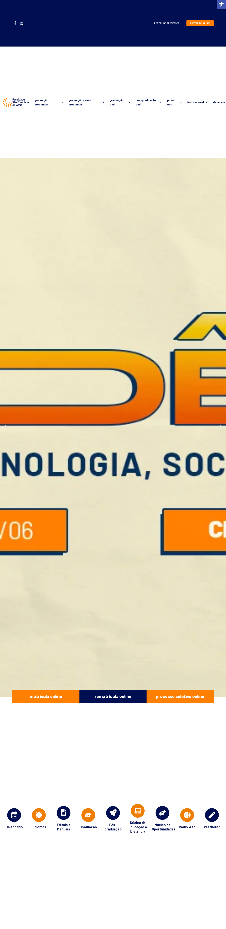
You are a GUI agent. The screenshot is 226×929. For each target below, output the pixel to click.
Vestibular (212, 827)
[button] (221, 4)
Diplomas (38, 827)
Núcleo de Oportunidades (164, 827)
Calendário (14, 827)
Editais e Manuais (63, 827)
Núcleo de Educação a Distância (138, 827)
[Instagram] (22, 23)
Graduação (88, 827)
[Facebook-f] (15, 23)
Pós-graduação (113, 827)
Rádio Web (187, 827)
